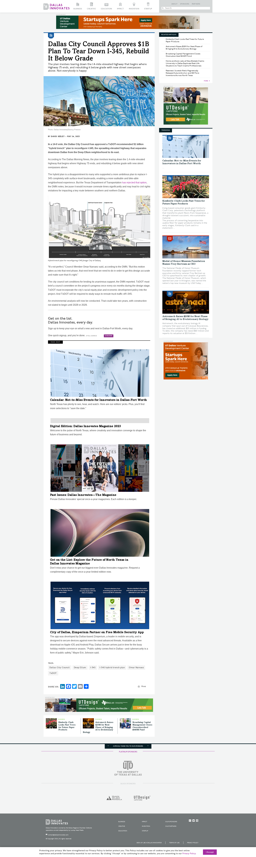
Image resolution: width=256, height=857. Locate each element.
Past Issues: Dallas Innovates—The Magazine (83, 495)
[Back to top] (244, 838)
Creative (91, 9)
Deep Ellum (80, 667)
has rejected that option (134, 182)
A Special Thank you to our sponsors (128, 746)
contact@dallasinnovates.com (58, 835)
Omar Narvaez (136, 667)
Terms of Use (174, 843)
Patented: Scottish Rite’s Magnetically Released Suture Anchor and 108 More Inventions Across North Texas (182, 73)
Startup (148, 9)
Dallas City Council (59, 667)
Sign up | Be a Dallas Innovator (149, 843)
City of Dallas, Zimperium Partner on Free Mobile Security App (97, 632)
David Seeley (58, 136)
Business (77, 9)
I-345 (93, 667)
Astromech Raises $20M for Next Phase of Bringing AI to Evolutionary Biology (98, 727)
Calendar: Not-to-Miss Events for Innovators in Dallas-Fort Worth (98, 400)
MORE (206, 81)
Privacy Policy (192, 843)
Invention (134, 9)
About (174, 4)
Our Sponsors (171, 822)
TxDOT (53, 673)
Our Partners (170, 826)
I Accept (210, 852)
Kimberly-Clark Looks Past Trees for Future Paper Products (185, 40)
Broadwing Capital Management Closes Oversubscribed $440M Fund (183, 55)
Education (106, 9)
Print (143, 686)
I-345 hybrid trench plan (112, 667)
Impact (120, 9)
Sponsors (184, 4)
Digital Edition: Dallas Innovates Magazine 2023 (85, 426)
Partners (196, 4)
